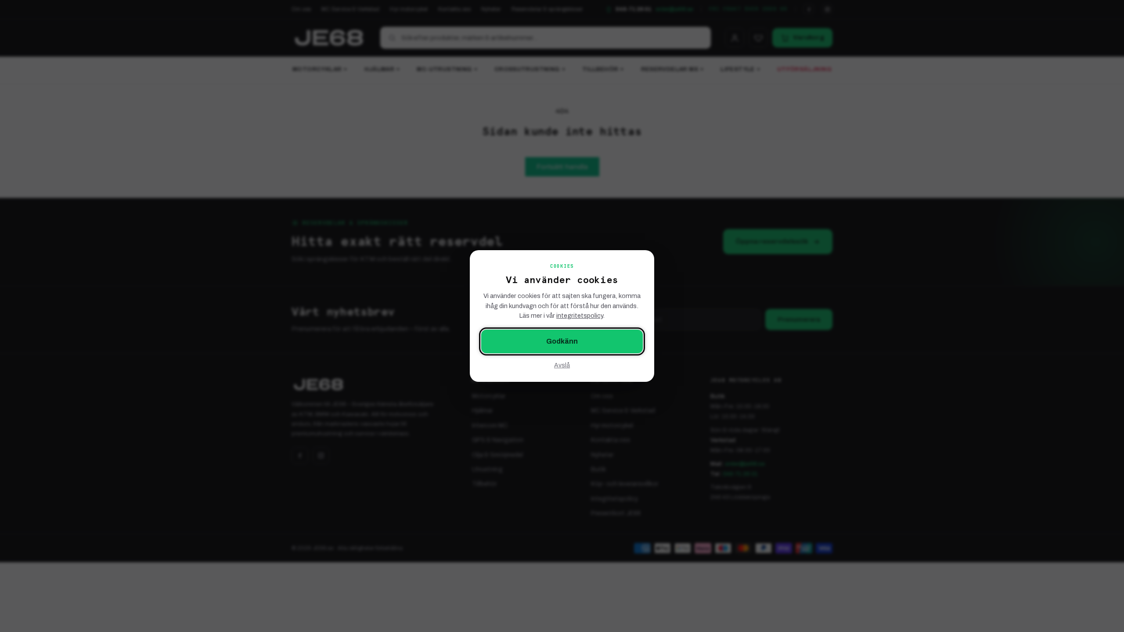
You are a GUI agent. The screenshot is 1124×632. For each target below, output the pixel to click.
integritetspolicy (579, 315)
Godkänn (562, 341)
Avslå (562, 365)
